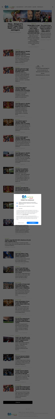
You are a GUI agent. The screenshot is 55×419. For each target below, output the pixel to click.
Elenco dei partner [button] (25, 214)
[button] (27, 208)
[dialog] (27, 209)
